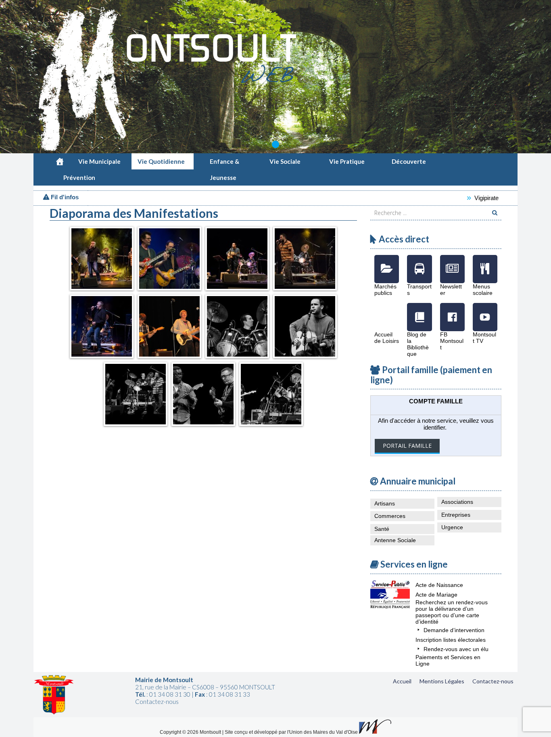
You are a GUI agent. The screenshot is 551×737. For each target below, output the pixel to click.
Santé (381, 529)
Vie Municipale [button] (99, 161)
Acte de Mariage (436, 594)
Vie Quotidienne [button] (161, 161)
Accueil (402, 681)
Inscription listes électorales (450, 640)
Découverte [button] (409, 161)
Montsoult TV (485, 311)
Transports (419, 263)
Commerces (389, 516)
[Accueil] (60, 161)
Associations (457, 502)
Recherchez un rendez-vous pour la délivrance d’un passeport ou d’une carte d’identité (451, 612)
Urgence (452, 527)
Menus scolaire (485, 263)
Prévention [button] (79, 177)
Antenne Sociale (395, 540)
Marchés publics (386, 263)
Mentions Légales (442, 681)
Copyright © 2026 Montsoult (191, 732)
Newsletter (452, 263)
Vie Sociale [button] (285, 161)
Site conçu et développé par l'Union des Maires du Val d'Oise (291, 732)
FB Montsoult (452, 311)
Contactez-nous (492, 681)
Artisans (384, 503)
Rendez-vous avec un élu (456, 649)
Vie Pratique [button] (347, 161)
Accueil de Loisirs (386, 311)
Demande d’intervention (454, 630)
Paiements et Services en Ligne (447, 660)
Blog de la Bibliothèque (419, 311)
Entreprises (455, 515)
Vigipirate (467, 197)
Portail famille (407, 445)
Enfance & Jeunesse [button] (224, 163)
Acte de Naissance (439, 585)
